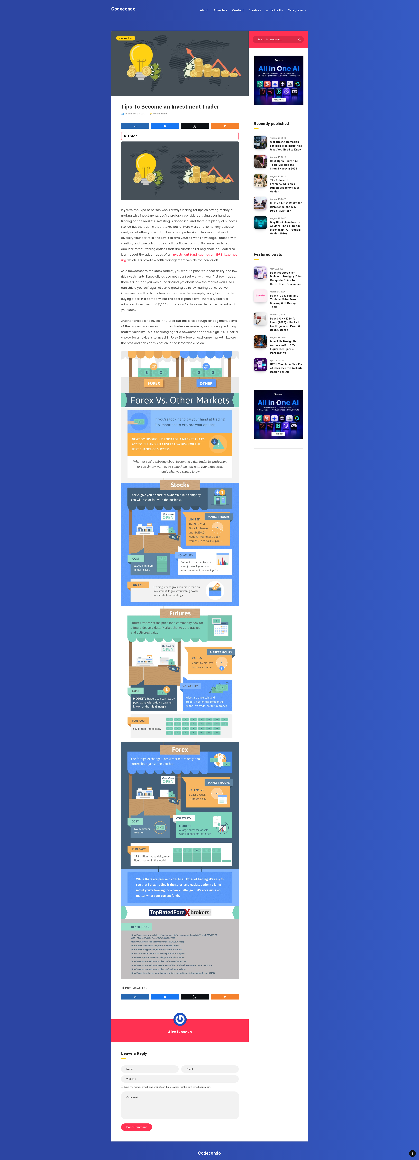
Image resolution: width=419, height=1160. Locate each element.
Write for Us (274, 10)
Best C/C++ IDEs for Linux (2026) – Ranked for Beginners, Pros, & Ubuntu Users (285, 324)
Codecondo (123, 9)
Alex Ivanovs (180, 1032)
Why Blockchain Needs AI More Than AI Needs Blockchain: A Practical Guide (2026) (285, 228)
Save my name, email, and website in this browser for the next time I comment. (167, 1087)
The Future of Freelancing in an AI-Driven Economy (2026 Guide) (285, 186)
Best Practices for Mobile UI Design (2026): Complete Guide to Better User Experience (286, 278)
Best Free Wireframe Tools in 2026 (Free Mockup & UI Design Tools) (284, 301)
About (204, 10)
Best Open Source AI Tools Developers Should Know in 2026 (284, 165)
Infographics (126, 38)
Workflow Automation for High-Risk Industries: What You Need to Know (286, 145)
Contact (238, 10)
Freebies (255, 10)
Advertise (220, 10)
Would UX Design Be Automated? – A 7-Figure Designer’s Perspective (283, 347)
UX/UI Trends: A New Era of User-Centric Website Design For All (286, 368)
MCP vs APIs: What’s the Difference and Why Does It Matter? (286, 206)
